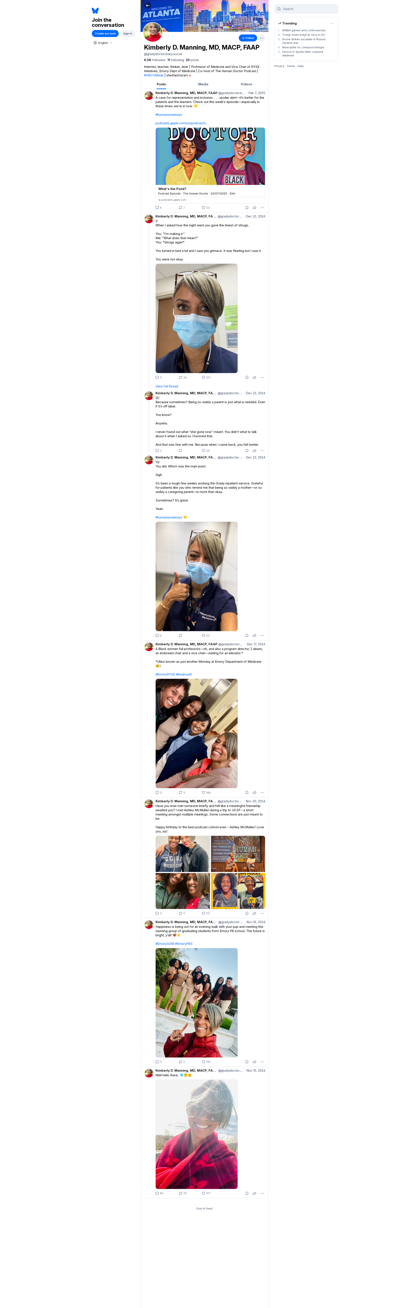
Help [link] (301, 66)
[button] (147, 5)
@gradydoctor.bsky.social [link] (231, 93)
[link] (155, 60)
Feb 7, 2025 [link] (256, 93)
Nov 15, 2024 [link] (255, 1070)
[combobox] (102, 43)
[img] (204, 16)
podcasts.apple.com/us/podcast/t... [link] (182, 123)
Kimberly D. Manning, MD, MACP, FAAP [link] (186, 93)
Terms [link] (291, 66)
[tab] (161, 84)
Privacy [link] (279, 66)
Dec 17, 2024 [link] (255, 644)
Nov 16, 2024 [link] (255, 922)
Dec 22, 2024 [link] (254, 216)
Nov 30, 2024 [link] (254, 801)
